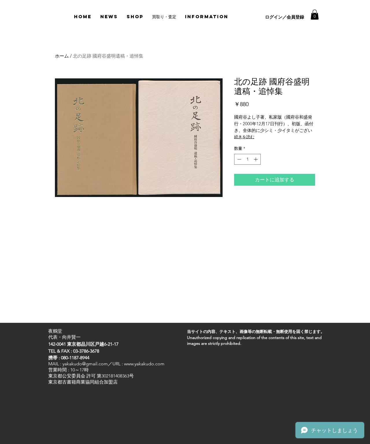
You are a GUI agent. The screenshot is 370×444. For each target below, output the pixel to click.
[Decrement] (238, 159)
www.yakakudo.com (144, 363)
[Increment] (256, 159)
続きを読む (244, 136)
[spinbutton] (247, 159)
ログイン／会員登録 (284, 17)
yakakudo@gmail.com (85, 363)
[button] (314, 15)
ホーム (62, 56)
